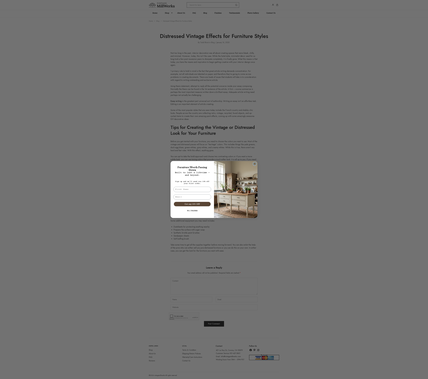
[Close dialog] (254, 163)
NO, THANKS (192, 211)
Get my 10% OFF (192, 204)
